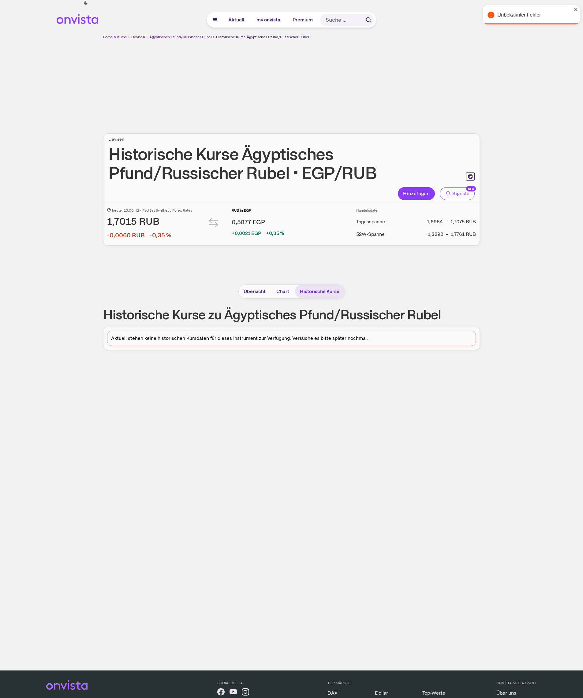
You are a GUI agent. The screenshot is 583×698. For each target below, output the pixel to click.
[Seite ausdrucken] (470, 176)
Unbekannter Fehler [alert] (517, 14)
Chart (282, 291)
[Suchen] (368, 20)
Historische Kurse (319, 291)
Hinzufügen (416, 193)
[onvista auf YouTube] (233, 693)
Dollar (381, 693)
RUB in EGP (241, 210)
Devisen (138, 37)
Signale (460, 193)
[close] (574, 9)
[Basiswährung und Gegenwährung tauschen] (214, 224)
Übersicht (255, 291)
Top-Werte (433, 693)
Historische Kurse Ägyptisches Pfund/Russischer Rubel (262, 37)
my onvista (269, 20)
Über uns (506, 693)
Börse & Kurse (115, 37)
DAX (332, 693)
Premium (303, 20)
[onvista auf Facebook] (221, 693)
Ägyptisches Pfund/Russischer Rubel (180, 37)
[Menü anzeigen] (215, 20)
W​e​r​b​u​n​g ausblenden (344, 83)
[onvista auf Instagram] (245, 693)
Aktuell (237, 20)
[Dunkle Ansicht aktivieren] (85, 3)
